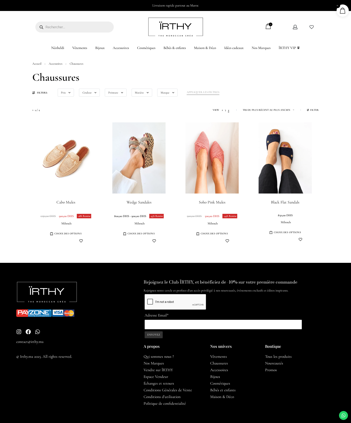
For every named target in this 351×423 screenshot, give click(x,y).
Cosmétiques (146, 48)
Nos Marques (261, 48)
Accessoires (121, 48)
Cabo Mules (65, 202)
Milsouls (66, 223)
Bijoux (100, 48)
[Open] (311, 27)
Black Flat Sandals (285, 202)
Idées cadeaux (234, 48)
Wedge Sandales (139, 202)
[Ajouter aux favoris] (81, 241)
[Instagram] (19, 331)
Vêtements (79, 48)
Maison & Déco (205, 48)
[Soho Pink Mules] (212, 158)
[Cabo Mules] (66, 158)
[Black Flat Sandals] (285, 158)
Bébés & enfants (175, 48)
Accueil (36, 63)
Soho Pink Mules (212, 202)
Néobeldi (57, 48)
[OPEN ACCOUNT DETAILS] (295, 27)
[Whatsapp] (37, 331)
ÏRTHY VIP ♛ (289, 48)
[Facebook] (28, 331)
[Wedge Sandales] (139, 158)
